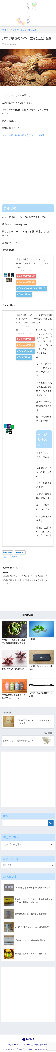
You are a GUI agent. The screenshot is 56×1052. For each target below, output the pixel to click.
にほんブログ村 (9, 556)
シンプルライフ (28, 580)
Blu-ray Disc (11, 580)
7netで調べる (24, 294)
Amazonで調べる (26, 282)
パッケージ (32, 576)
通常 (7, 576)
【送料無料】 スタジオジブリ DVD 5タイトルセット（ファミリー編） (33, 263)
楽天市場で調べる (26, 276)
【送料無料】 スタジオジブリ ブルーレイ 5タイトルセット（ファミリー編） (26, 323)
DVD (7, 583)
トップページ (12, 1045)
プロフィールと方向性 (29, 1045)
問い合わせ (45, 1045)
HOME (29, 1039)
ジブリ (42, 580)
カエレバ (28, 270)
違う (43, 576)
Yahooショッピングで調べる (32, 288)
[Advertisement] (28, 168)
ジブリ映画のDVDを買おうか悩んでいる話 (23, 135)
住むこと (19, 568)
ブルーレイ (18, 576)
